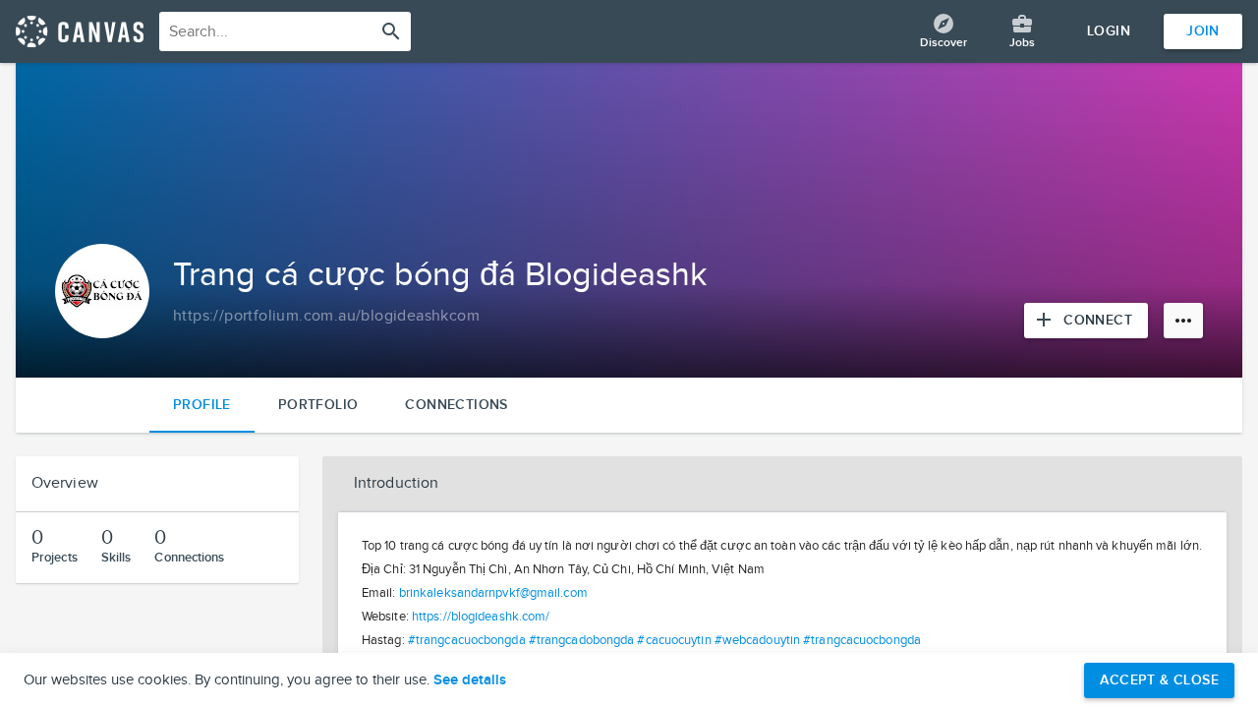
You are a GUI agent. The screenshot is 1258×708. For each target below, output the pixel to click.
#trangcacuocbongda (467, 640)
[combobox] (285, 31)
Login (1108, 31)
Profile (202, 404)
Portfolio (318, 404)
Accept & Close (1159, 680)
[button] (782, 483)
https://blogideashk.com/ (480, 616)
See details (469, 680)
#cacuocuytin (674, 640)
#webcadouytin (757, 640)
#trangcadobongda (582, 640)
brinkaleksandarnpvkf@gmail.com (493, 593)
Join (1203, 31)
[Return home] (79, 31)
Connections (456, 404)
